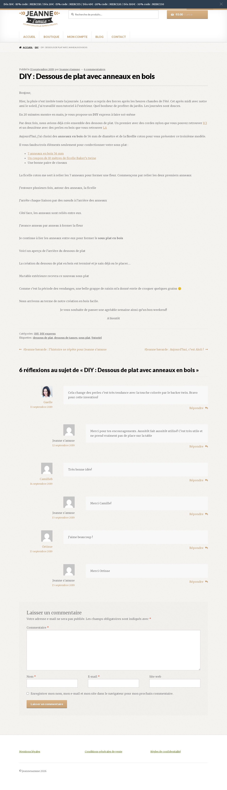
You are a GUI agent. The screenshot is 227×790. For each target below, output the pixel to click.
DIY (36, 47)
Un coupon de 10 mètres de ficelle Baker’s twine (62, 158)
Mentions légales (29, 751)
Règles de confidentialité (165, 751)
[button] (221, 4)
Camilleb (46, 479)
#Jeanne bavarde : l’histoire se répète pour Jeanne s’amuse (65, 349)
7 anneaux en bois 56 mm (46, 153)
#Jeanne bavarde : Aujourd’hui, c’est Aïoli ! (174, 349)
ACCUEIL (29, 36)
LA (105, 127)
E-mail (94, 676)
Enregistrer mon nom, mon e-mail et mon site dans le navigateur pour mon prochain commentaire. (102, 693)
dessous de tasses (65, 337)
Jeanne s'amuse (69, 69)
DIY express (48, 333)
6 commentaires (94, 69)
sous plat (84, 337)
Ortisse (47, 546)
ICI (205, 123)
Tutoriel (96, 337)
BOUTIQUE (51, 36)
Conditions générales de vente (103, 751)
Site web (155, 676)
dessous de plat (43, 337)
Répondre (196, 408)
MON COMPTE (77, 36)
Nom (31, 676)
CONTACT (119, 36)
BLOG (99, 36)
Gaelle (47, 402)
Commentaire (38, 627)
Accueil (27, 47)
